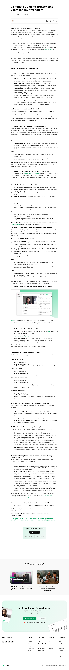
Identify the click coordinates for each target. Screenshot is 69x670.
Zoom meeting (35, 51)
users (24, 47)
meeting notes (48, 342)
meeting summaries (23, 323)
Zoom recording (48, 49)
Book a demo (42, 618)
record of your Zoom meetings (31, 173)
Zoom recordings (15, 224)
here (49, 331)
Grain (33, 113)
